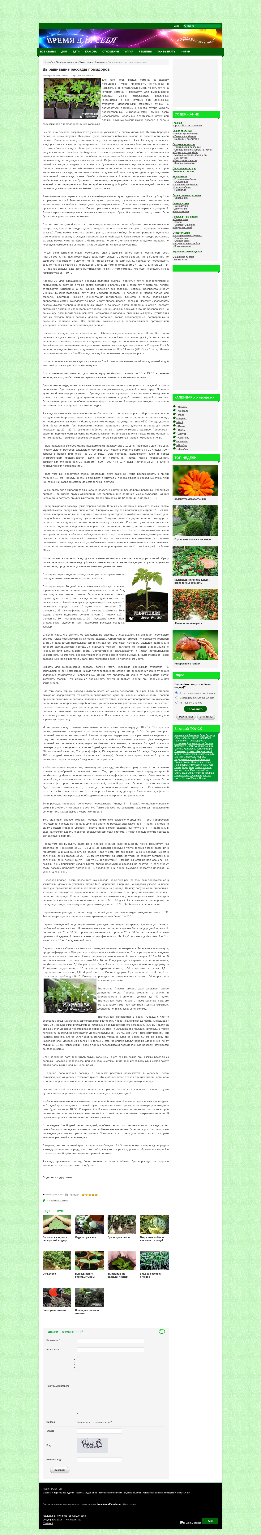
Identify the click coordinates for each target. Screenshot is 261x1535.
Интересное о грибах (187, 663)
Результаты (186, 716)
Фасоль (207, 775)
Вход (176, 26)
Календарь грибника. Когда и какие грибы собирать (192, 581)
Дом (189, 743)
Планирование (182, 764)
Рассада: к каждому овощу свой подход (55, 1239)
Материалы (190, 756)
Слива (186, 770)
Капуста (178, 748)
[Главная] (130, 47)
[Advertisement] (130, 11)
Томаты (63, 1200)
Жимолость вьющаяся (188, 623)
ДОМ (64, 51)
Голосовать (195, 708)
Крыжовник (180, 751)
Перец (207, 762)
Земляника (180, 746)
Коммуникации (204, 748)
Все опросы (206, 717)
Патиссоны (197, 762)
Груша (192, 740)
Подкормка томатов (55, 1310)
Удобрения (196, 775)
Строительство (195, 773)
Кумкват (191, 751)
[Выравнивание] (77, 1357)
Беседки (210, 735)
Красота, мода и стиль (86, 1493)
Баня (202, 735)
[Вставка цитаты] (78, 1370)
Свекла (199, 767)
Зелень (209, 743)
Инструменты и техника (200, 746)
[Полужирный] (77, 1356)
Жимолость (198, 743)
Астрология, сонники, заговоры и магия (162, 1493)
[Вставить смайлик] (77, 1369)
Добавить (59, 1470)
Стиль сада (180, 773)
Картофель (190, 748)
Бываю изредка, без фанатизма (196, 698)
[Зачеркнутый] (79, 1356)
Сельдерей (49, 1273)
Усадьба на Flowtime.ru (109, 1504)
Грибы (184, 740)
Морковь (201, 756)
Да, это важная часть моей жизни (197, 693)
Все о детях (68, 1493)
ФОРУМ (185, 51)
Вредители (205, 738)
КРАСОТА (91, 51)
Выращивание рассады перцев (118, 1275)
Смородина (196, 770)
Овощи (55, 1200)
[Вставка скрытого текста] (77, 1370)
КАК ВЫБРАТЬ (166, 51)
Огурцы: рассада (85, 1237)
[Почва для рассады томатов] (89, 1306)
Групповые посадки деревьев (193, 539)
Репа (191, 767)
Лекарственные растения (197, 754)
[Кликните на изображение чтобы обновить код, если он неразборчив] (92, 1452)
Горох (177, 740)
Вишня (194, 738)
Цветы (178, 778)
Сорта (206, 770)
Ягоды (202, 778)
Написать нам (73, 1519)
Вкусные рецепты (132, 1493)
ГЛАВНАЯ (48, 1523)
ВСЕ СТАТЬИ (48, 51)
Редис (185, 767)
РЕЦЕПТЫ (145, 51)
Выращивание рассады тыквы (85, 1275)
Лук (213, 754)
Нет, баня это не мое (190, 702)
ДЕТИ (76, 51)
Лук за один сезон (119, 1237)
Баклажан (193, 735)
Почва (177, 767)
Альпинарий (181, 735)
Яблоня (194, 778)
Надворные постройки (186, 759)
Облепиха (204, 759)
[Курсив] (78, 1356)
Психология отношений (110, 1493)
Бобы (177, 738)
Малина (178, 756)
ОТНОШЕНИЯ (110, 51)
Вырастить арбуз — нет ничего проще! (152, 1239)
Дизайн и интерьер (52, 1493)
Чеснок (186, 778)
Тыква (186, 775)
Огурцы (186, 762)
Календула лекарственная (190, 498)
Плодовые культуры (202, 764)
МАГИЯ (129, 51)
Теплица (209, 773)
